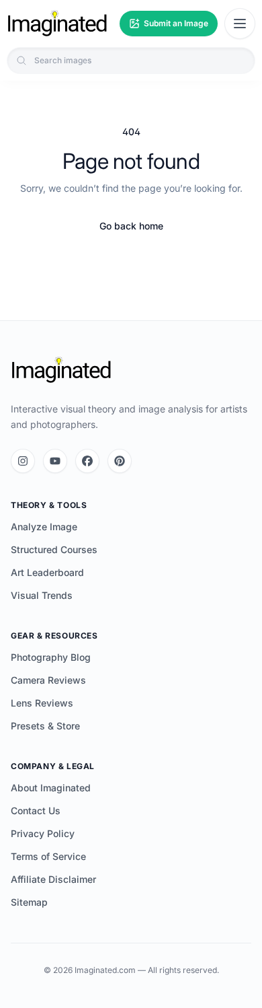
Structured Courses (54, 549)
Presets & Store (45, 725)
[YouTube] (55, 461)
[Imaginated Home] (61, 370)
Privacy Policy (43, 833)
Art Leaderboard (47, 572)
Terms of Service (48, 856)
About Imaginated (51, 787)
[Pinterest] (119, 461)
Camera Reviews (48, 680)
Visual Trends (42, 595)
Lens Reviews (42, 703)
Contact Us (35, 810)
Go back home (131, 225)
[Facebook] (87, 461)
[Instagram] (23, 461)
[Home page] (57, 23)
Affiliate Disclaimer (53, 879)
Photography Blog (51, 657)
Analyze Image (44, 526)
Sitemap (29, 902)
